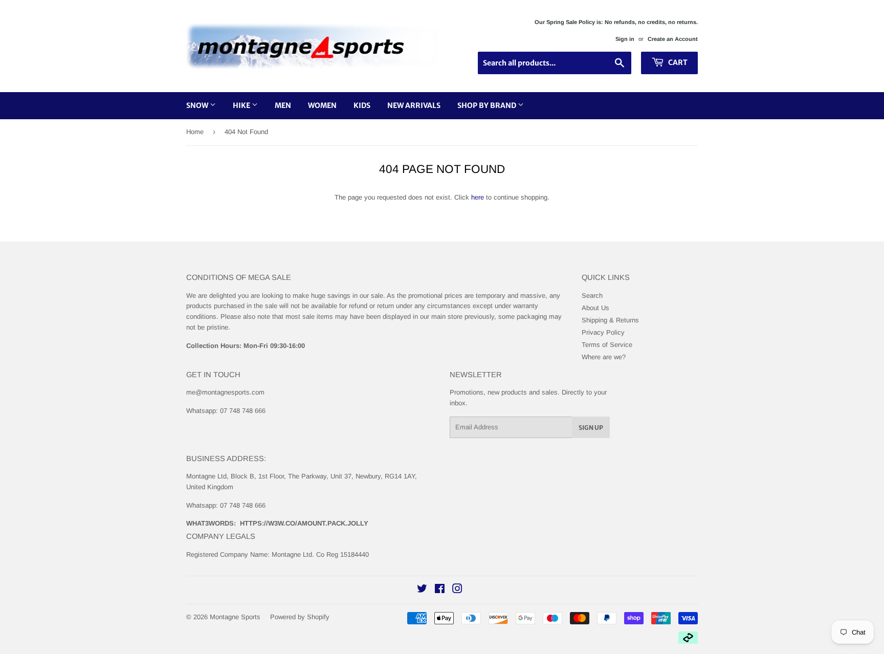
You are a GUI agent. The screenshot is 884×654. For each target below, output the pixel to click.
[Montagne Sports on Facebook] (439, 590)
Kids (361, 105)
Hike (242, 105)
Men (283, 105)
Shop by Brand (487, 105)
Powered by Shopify (299, 617)
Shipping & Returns (610, 320)
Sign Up (591, 427)
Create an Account (673, 39)
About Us (595, 308)
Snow (198, 105)
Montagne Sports (235, 617)
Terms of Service (607, 344)
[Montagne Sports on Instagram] (457, 590)
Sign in (624, 39)
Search (592, 295)
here (477, 197)
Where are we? (604, 357)
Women (322, 105)
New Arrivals (413, 105)
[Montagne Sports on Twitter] (422, 590)
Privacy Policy (603, 332)
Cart (677, 62)
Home (195, 132)
